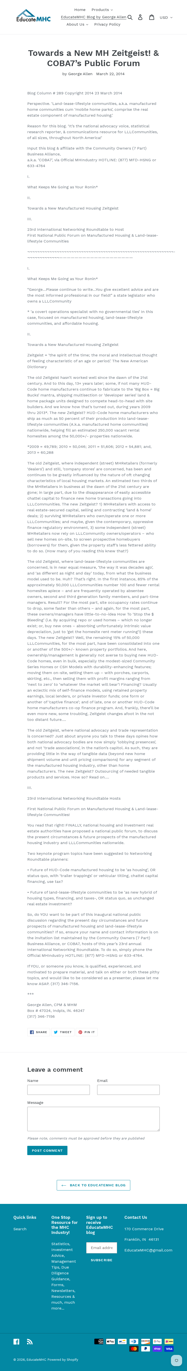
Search (20, 1229)
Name (32, 1080)
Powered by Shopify (62, 1359)
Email (102, 1080)
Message (35, 1102)
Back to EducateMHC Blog (97, 1185)
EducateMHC (36, 1359)
